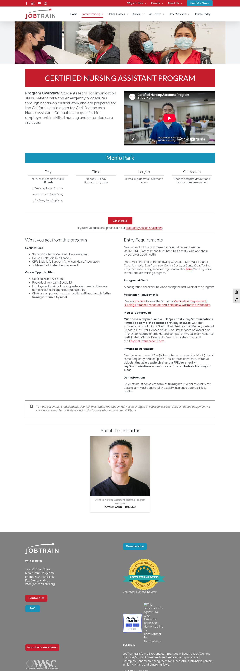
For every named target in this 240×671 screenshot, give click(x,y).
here (189, 269)
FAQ (32, 608)
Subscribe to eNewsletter (42, 647)
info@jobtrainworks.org (40, 584)
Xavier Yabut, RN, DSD (120, 507)
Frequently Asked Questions (144, 228)
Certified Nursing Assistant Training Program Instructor (120, 501)
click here (138, 301)
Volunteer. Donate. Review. (140, 592)
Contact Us (36, 598)
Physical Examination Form (146, 341)
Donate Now (135, 546)
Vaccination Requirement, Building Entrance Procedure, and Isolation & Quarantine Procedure (167, 303)
